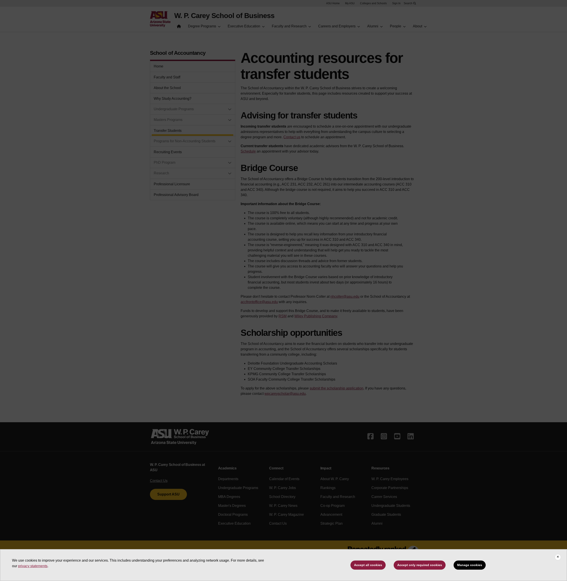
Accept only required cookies (419, 565)
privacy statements (32, 566)
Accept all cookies (368, 565)
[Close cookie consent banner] (558, 557)
